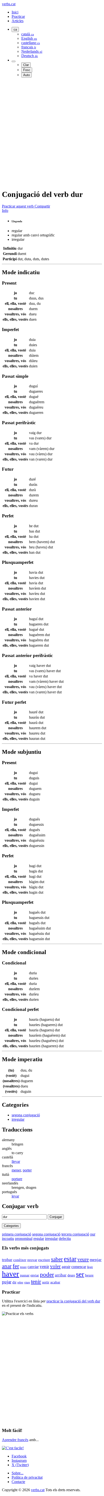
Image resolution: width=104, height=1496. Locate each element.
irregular (18, 1119)
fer (16, 1266)
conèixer (19, 1260)
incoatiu (8, 1238)
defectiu (65, 1238)
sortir (45, 1282)
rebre (20, 1282)
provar (32, 1260)
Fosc (26, 70)
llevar (16, 1161)
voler (55, 1266)
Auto (26, 75)
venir (44, 1266)
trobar (7, 1259)
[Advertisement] (52, 133)
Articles (17, 21)
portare (17, 1179)
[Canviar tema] (13, 61)
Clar (26, 65)
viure (27, 1282)
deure (71, 1275)
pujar (6, 1281)
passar (25, 1275)
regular (38, 1238)
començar (78, 1267)
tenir (36, 1281)
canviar (33, 1266)
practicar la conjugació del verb (73, 1301)
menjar (96, 1259)
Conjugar (56, 1217)
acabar (55, 1282)
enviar (34, 1275)
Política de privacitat (27, 1477)
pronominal (23, 1238)
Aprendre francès (15, 1440)
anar (7, 1266)
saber (57, 1259)
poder (47, 1274)
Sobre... (17, 1473)
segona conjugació (26, 1115)
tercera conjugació (75, 1234)
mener (16, 1170)
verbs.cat (8, 4)
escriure (44, 1260)
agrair (66, 1267)
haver (10, 1273)
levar (15, 1196)
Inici (15, 12)
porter (27, 1170)
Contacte (18, 1482)
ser (80, 1274)
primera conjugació (16, 1234)
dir (14, 1282)
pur (92, 1234)
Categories (11, 1226)
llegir (90, 1267)
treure (23, 1267)
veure (83, 1259)
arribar (61, 1275)
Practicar (18, 16)
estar (70, 1258)
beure (89, 1275)
